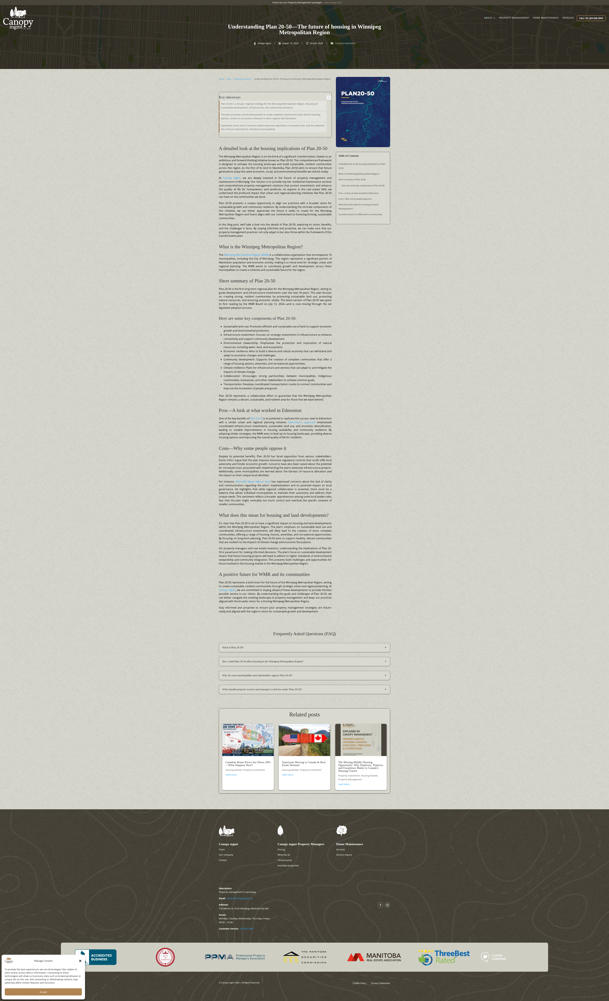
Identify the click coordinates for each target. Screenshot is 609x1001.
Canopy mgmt (227, 881)
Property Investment (345, 43)
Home (221, 79)
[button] (80, 960)
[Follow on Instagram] (387, 905)
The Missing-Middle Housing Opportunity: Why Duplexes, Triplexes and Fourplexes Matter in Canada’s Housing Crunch (360, 766)
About (488, 18)
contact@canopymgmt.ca (239, 898)
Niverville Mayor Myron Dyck (253, 481)
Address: (223, 904)
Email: (222, 898)
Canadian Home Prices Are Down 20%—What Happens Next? (247, 764)
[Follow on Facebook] (380, 905)
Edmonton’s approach (302, 422)
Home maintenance (546, 18)
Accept (43, 992)
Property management (514, 18)
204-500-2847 (246, 928)
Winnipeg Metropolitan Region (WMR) (246, 255)
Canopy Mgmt (232, 178)
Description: (225, 888)
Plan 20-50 (256, 418)
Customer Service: (229, 928)
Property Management (350, 779)
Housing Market (233, 769)
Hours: (222, 914)
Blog (229, 79)
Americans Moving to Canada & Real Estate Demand (303, 764)
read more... (231, 774)
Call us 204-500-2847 (591, 18)
